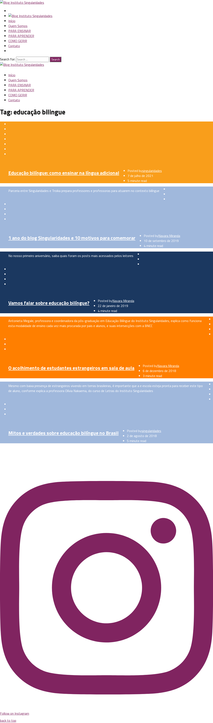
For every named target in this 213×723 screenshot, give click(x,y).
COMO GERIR (17, 40)
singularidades (152, 170)
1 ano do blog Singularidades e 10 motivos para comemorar (71, 238)
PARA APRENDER (21, 35)
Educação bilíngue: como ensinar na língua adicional (63, 173)
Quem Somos (17, 25)
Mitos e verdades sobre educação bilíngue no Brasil (63, 433)
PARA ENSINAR (19, 30)
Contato (14, 45)
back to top (8, 720)
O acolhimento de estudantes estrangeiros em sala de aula (71, 368)
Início (11, 20)
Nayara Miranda (169, 235)
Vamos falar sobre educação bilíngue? (48, 303)
